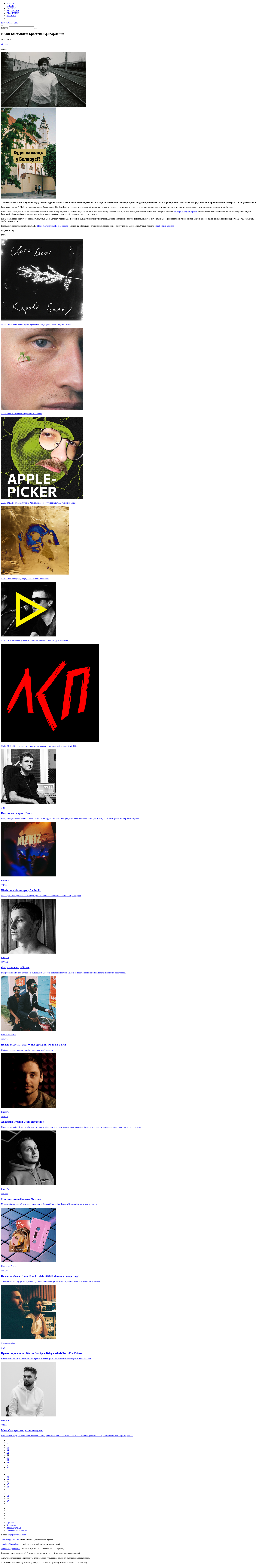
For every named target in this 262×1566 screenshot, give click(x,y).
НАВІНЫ (11, 8)
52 (8, 1467)
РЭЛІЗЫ (10, 3)
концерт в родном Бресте (185, 212)
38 (8, 1460)
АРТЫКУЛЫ (13, 11)
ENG (16, 23)
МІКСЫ (10, 6)
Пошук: (4, 28)
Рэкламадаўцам (14, 1527)
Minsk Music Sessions (164, 226)
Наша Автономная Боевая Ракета (52, 226)
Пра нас (10, 1523)
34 (8, 1450)
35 (8, 1452)
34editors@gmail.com (10, 1544)
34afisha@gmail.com (10, 1539)
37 (8, 1457)
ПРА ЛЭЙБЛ (13, 13)
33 (8, 1447)
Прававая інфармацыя (17, 1530)
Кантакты (11, 1525)
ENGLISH (11, 15)
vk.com (4, 44)
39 (8, 1462)
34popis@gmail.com (17, 1535)
